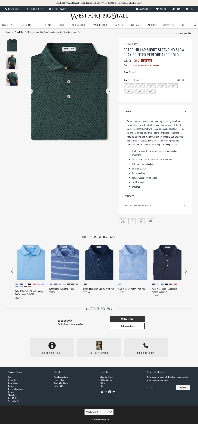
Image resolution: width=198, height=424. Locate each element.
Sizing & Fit (129, 196)
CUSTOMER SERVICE (36, 9)
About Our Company (107, 377)
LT (128, 86)
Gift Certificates (106, 380)
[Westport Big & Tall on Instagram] (109, 392)
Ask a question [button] (127, 326)
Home (8, 32)
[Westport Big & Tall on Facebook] (106, 392)
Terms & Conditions (61, 383)
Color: (131, 72)
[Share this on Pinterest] (141, 221)
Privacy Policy (13, 395)
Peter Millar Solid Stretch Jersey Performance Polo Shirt (29, 292)
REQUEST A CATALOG (59, 9)
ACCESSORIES (168, 24)
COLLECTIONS (26, 24)
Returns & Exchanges (15, 389)
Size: (154, 80)
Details (128, 111)
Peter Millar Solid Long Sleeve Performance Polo (164, 290)
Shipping (11, 386)
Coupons (11, 392)
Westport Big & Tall (102, 419)
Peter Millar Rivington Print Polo (131, 288)
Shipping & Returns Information (138, 205)
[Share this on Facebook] (132, 221)
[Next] (109, 91)
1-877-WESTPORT (14, 9)
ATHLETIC (152, 24)
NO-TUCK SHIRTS (78, 24)
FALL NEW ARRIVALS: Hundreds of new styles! (99, 3)
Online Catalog (13, 383)
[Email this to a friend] (150, 221)
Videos (102, 383)
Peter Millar (19, 32)
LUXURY (47, 24)
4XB (150, 91)
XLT (140, 86)
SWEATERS (119, 24)
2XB (128, 91)
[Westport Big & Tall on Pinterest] (113, 392)
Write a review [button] (127, 318)
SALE (184, 24)
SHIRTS (61, 24)
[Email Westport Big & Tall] (102, 392)
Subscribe (183, 388)
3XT (161, 86)
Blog (101, 386)
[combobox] (143, 9)
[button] (12, 271)
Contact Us (12, 380)
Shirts (29, 32)
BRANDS (5, 24)
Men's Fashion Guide (61, 377)
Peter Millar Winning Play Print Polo (98, 288)
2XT (150, 86)
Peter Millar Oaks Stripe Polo (61, 288)
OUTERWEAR (135, 24)
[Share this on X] (123, 221)
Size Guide (181, 79)
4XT (172, 86)
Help (9, 377)
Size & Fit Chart (59, 386)
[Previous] (29, 91)
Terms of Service (14, 401)
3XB (139, 91)
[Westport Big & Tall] (99, 16)
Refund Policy (12, 398)
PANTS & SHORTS (100, 24)
